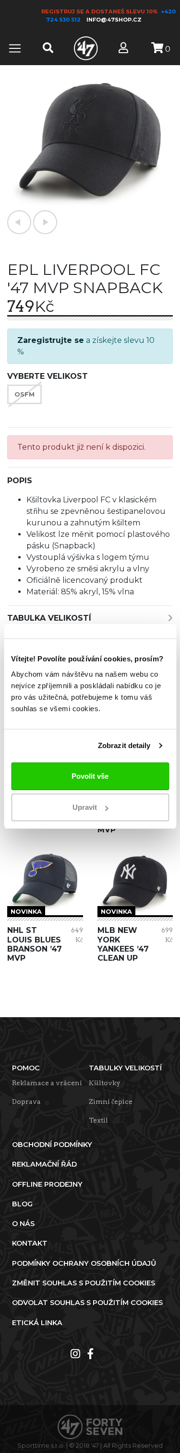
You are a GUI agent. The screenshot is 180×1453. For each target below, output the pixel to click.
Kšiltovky (104, 1083)
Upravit (84, 807)
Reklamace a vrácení (47, 1083)
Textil (98, 1120)
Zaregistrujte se (50, 340)
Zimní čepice (110, 1101)
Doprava (26, 1101)
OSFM (24, 394)
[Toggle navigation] (15, 48)
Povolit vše (90, 776)
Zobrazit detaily (124, 745)
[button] (19, 222)
